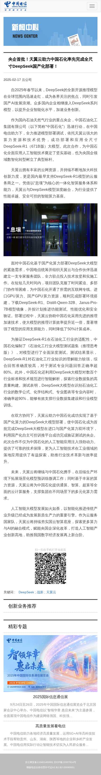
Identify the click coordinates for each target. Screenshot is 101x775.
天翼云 (51, 592)
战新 (41, 592)
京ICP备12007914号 (65, 762)
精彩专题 (17, 626)
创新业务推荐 (22, 606)
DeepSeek (28, 592)
